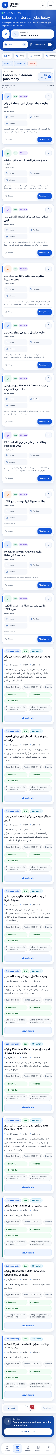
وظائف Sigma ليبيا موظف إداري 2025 (25, 1205)
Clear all (32, 63)
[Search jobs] (43, 4)
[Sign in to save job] (48, 96)
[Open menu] (50, 4)
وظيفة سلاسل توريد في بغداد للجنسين (25, 976)
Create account (28, 1431)
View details (28, 718)
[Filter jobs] (6, 34)
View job (42, 139)
